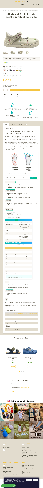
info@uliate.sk (6, 446)
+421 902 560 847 (6, 447)
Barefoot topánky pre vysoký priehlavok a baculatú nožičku (29, 468)
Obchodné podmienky (26, 450)
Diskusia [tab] (13, 124)
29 (29, 360)
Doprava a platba (26, 446)
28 (13, 360)
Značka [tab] (23, 124)
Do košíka (25, 90)
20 (4, 75)
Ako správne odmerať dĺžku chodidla (29, 455)
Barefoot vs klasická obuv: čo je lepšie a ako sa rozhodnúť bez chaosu (30, 472)
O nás (23, 449)
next (39, 357)
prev (4, 357)
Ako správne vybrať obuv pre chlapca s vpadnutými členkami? (10, 471)
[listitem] (4, 70)
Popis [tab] (6, 124)
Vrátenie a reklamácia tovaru (28, 453)
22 (10, 75)
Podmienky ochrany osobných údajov (29, 452)
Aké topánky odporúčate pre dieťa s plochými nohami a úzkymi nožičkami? (11, 467)
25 (20, 75)
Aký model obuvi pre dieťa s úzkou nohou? (10, 474)
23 (13, 75)
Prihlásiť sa (13, 391)
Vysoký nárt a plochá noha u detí (28, 465)
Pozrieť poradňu (33, 177)
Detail (12, 366)
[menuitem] (5, 7)
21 (7, 75)
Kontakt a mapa (25, 447)
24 (16, 75)
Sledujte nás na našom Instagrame (23, 401)
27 (12, 360)
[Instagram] (4, 450)
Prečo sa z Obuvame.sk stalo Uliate (29, 456)
